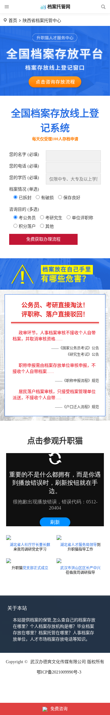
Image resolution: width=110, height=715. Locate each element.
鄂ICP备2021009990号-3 (59, 672)
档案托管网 (58, 6)
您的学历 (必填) (24, 177)
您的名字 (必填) (24, 154)
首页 (13, 20)
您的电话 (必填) (24, 166)
